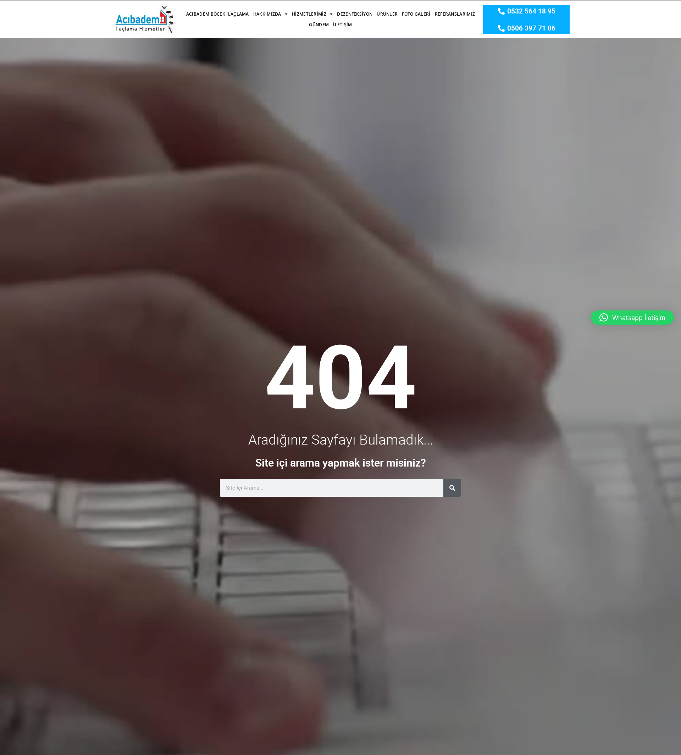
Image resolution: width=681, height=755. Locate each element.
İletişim (342, 25)
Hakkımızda (267, 14)
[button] (632, 317)
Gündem (319, 25)
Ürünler (387, 14)
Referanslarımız (455, 14)
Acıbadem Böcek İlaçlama (217, 14)
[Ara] (452, 488)
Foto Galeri (416, 14)
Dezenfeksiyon (354, 14)
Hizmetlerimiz (309, 14)
